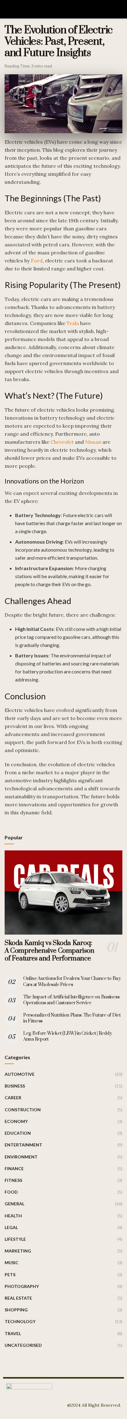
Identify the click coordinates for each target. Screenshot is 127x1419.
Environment (21, 1156)
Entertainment (23, 1144)
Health (13, 1215)
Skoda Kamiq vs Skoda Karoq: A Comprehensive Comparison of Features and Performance (49, 951)
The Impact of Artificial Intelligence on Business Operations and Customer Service (71, 1000)
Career (13, 1097)
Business (15, 1085)
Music (11, 1262)
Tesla (73, 323)
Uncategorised (23, 1345)
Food (11, 1192)
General (14, 1203)
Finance (14, 1168)
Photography (22, 1286)
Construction (23, 1109)
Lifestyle (15, 1239)
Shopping (16, 1309)
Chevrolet (62, 442)
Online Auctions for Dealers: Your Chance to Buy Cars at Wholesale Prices (72, 982)
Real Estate (18, 1298)
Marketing (18, 1250)
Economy (16, 1121)
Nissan (93, 442)
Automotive (20, 1074)
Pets (10, 1274)
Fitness (13, 1180)
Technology (20, 1321)
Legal (11, 1227)
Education (18, 1133)
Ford (37, 260)
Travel (13, 1333)
